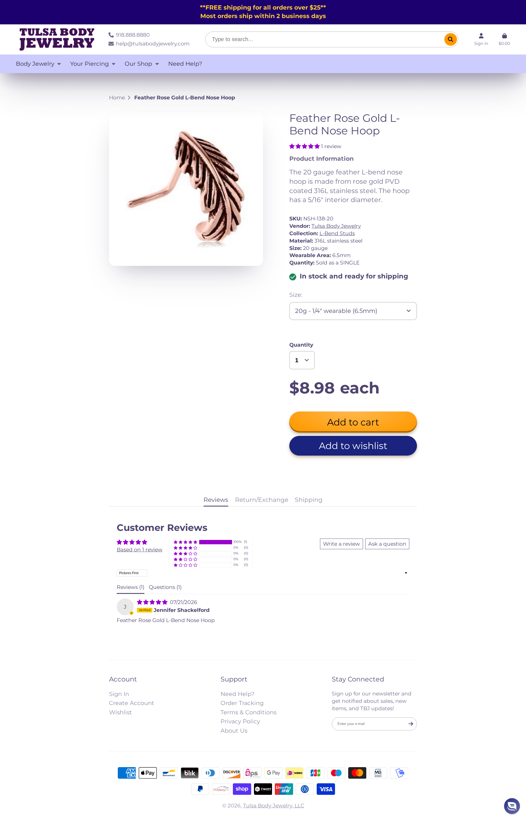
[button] (305, 146)
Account (481, 39)
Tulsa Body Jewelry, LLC (273, 805)
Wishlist (120, 712)
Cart (504, 39)
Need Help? (185, 63)
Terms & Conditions (248, 712)
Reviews (216, 499)
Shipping (308, 499)
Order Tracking (242, 703)
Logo (57, 39)
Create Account (131, 703)
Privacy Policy (240, 721)
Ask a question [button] (387, 543)
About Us (234, 730)
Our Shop (138, 63)
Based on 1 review (139, 549)
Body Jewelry (35, 63)
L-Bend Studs (337, 233)
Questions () (165, 587)
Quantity (301, 344)
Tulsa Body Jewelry (336, 226)
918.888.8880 (133, 34)
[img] (153, 602)
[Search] (450, 39)
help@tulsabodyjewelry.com (153, 43)
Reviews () (130, 587)
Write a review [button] (341, 543)
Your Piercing (89, 63)
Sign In (119, 693)
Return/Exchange (261, 499)
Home (117, 97)
